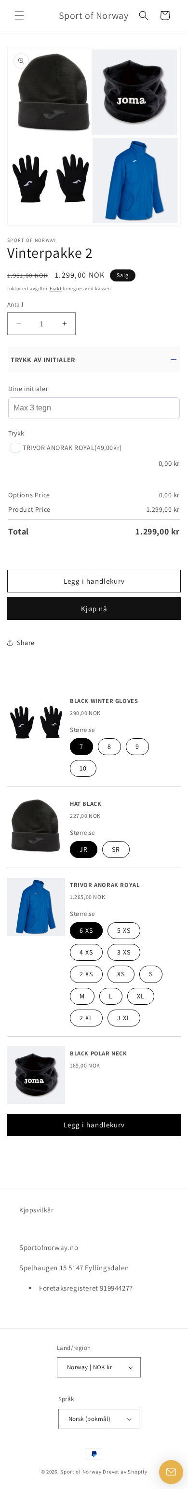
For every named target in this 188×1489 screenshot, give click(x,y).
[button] (19, 15)
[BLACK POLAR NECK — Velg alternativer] (36, 1075)
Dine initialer (28, 388)
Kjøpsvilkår (36, 1210)
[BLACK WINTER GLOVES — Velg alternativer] (36, 723)
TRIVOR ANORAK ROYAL (104, 885)
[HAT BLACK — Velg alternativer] (36, 826)
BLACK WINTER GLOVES (104, 701)
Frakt (56, 288)
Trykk (16, 433)
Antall (15, 304)
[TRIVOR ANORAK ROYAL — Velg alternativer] (36, 907)
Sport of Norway (81, 1471)
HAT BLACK (85, 804)
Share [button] (26, 642)
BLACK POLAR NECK (98, 1053)
